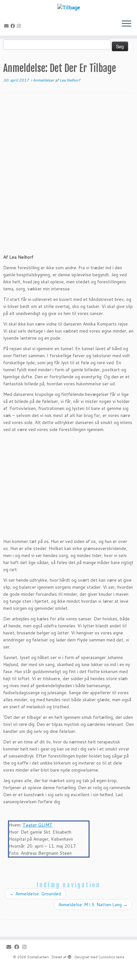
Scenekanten (38, 957)
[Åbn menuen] (126, 24)
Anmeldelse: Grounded (35, 893)
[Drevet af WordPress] (69, 955)
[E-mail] (7, 26)
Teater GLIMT (38, 825)
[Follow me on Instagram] (20, 26)
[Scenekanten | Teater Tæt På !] (68, 7)
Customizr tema (111, 957)
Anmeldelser (44, 80)
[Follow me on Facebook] (14, 26)
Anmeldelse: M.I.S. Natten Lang (92, 904)
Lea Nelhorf (70, 80)
